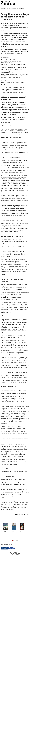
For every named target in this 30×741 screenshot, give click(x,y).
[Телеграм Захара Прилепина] (11, 553)
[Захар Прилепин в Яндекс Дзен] (14, 553)
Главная (2, 8)
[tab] (12, 540)
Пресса (6, 8)
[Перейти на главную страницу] (8, 4)
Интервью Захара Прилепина (14, 8)
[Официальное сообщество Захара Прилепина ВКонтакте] (16, 553)
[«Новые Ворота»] (11, 548)
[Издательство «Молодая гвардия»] (4, 548)
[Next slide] (28, 530)
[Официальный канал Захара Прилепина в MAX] (19, 553)
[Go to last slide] (1, 530)
